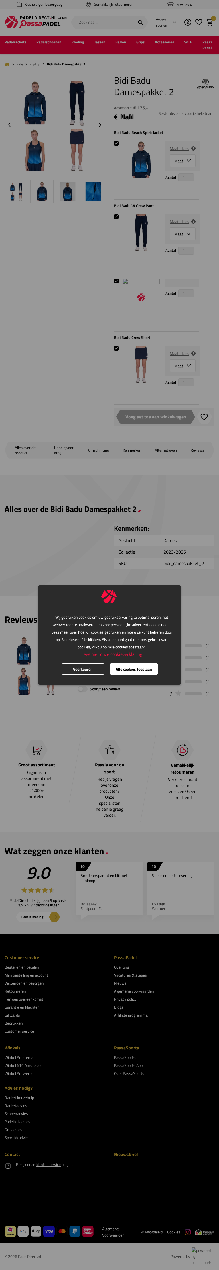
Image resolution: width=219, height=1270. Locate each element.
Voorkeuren (83, 669)
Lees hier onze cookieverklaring (111, 654)
